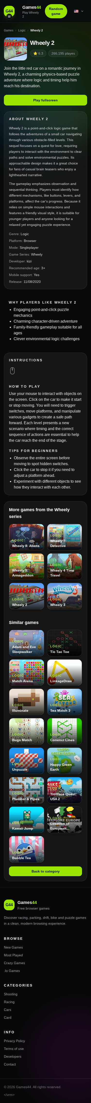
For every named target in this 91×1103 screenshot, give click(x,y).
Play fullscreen (45, 100)
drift (46, 918)
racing (23, 918)
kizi (29, 261)
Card (7, 1017)
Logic (25, 234)
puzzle (70, 918)
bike (54, 918)
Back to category (46, 871)
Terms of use (14, 1049)
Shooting (10, 994)
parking (35, 918)
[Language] (79, 11)
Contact (10, 1064)
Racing (9, 1002)
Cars (7, 1010)
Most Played (13, 955)
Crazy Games (14, 963)
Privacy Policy (14, 1041)
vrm (10, 1095)
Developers (12, 1056)
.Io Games (12, 971)
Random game (56, 11)
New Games (13, 947)
